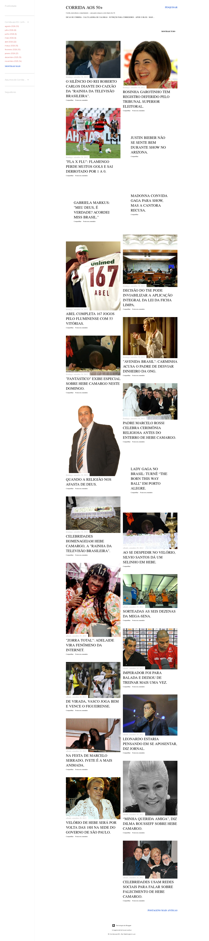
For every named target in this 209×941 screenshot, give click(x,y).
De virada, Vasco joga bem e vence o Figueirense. (92, 703)
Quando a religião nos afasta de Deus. (88, 481)
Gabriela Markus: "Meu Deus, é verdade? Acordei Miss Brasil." (92, 209)
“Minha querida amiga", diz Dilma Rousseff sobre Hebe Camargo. (150, 823)
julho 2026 (10, 30)
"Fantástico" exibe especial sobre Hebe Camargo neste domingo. (93, 383)
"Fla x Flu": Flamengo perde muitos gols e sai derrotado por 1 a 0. (89, 166)
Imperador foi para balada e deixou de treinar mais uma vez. (145, 677)
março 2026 (11, 46)
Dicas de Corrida (74, 17)
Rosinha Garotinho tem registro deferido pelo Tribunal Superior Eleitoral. (146, 99)
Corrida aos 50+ (84, 7)
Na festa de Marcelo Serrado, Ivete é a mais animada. (89, 760)
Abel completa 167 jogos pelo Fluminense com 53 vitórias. (90, 318)
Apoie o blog (141, 17)
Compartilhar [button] (69, 100)
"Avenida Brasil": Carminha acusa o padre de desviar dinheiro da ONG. (150, 366)
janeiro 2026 (11, 53)
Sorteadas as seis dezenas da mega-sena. (149, 613)
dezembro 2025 (13, 57)
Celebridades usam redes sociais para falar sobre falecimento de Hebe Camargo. (148, 889)
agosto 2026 (11, 26)
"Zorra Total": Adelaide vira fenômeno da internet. (90, 645)
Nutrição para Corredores (121, 17)
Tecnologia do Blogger (123, 925)
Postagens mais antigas (162, 910)
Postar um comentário (81, 100)
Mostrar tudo (168, 31)
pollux (129, 930)
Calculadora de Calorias (95, 17)
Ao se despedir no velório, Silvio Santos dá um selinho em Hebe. (149, 557)
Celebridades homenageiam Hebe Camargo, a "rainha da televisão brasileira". (89, 543)
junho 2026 (10, 34)
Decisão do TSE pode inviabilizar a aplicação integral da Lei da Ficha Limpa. (147, 297)
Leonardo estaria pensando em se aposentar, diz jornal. (150, 743)
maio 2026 (10, 38)
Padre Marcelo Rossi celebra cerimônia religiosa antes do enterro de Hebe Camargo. (149, 430)
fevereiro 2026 (12, 49)
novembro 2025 (13, 61)
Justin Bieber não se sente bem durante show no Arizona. (148, 144)
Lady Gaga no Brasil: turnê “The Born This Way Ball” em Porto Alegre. (149, 478)
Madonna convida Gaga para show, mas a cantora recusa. (149, 202)
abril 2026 (10, 42)
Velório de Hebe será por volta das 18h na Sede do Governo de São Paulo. (91, 827)
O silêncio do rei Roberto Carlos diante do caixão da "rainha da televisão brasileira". (91, 88)
